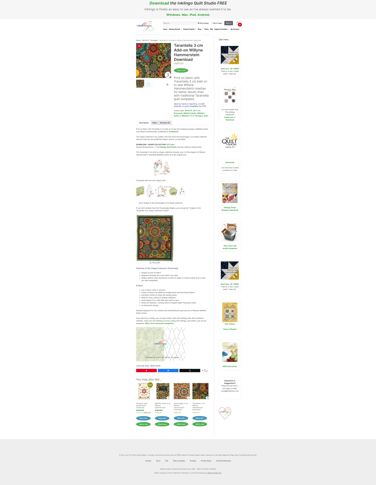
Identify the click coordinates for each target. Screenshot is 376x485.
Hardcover (228, 117)
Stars (206, 116)
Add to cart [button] (143, 424)
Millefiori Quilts (189, 113)
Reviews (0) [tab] (165, 123)
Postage (193, 461)
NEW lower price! (230, 366)
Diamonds (178, 113)
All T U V (196, 111)
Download (159, 3)
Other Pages (217, 23)
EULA (158, 461)
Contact (148, 461)
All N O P (145, 40)
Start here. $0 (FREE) (230, 69)
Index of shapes (179, 461)
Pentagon (154, 40)
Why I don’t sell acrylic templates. (160, 323)
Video (206, 29)
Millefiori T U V (188, 116)
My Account (235, 29)
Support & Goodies (220, 29)
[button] (167, 84)
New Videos (230, 324)
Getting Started (174, 29)
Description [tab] (144, 123)
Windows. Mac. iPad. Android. (188, 14)
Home (165, 29)
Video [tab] (154, 123)
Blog (199, 29)
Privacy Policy (206, 461)
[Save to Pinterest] (240, 25)
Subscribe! (229, 162)
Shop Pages (204, 23)
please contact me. (214, 473)
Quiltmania (173, 132)
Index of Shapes (230, 329)
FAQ (211, 29)
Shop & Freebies (189, 29)
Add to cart (181, 70)
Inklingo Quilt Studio (168, 147)
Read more (162, 424)
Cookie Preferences (223, 461)
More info (143, 418)
